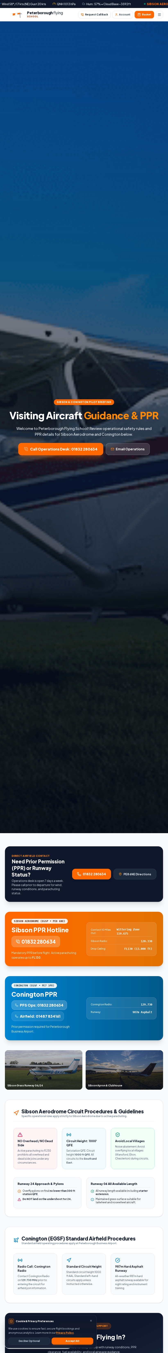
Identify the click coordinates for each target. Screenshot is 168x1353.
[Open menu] (159, 14)
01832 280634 (94, 874)
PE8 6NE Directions (137, 874)
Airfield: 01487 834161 (40, 1016)
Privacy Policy (65, 1332)
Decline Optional (29, 1341)
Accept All (72, 1341)
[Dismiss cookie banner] (91, 1320)
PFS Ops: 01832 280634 (42, 1005)
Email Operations (130, 449)
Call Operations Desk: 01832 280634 (64, 449)
